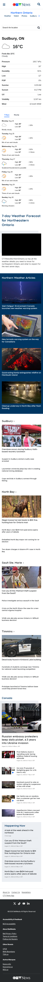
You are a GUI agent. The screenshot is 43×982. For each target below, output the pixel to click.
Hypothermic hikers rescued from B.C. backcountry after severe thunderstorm (28, 812)
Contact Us (15, 892)
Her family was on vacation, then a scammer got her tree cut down (28, 798)
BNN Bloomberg (9, 952)
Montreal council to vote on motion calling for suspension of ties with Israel (29, 784)
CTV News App (8, 895)
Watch (16, 16)
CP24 (5, 949)
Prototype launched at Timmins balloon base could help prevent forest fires (20, 688)
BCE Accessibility (9, 924)
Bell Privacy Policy (9, 934)
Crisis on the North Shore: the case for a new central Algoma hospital (20, 609)
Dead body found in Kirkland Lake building (21, 660)
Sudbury (33, 16)
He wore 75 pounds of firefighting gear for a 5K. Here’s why (27, 770)
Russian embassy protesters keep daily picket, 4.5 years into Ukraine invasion (20, 739)
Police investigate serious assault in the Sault (20, 601)
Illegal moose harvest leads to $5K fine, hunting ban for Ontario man (20, 521)
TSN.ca (5, 954)
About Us (6, 892)
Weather (7, 16)
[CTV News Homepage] (21, 4)
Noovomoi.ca (8, 967)
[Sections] (4, 4)
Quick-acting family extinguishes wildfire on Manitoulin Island (21, 374)
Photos (24, 16)
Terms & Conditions (10, 936)
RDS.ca (5, 970)
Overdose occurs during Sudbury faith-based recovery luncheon (19, 450)
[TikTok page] (19, 903)
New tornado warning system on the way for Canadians (20, 340)
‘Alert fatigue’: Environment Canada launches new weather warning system (19, 307)
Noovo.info (7, 964)
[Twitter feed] (14, 903)
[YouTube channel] (23, 903)
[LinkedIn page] (28, 903)
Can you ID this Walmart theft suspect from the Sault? (19, 592)
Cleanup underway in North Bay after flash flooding (21, 407)
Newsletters (26, 892)
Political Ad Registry (10, 939)
